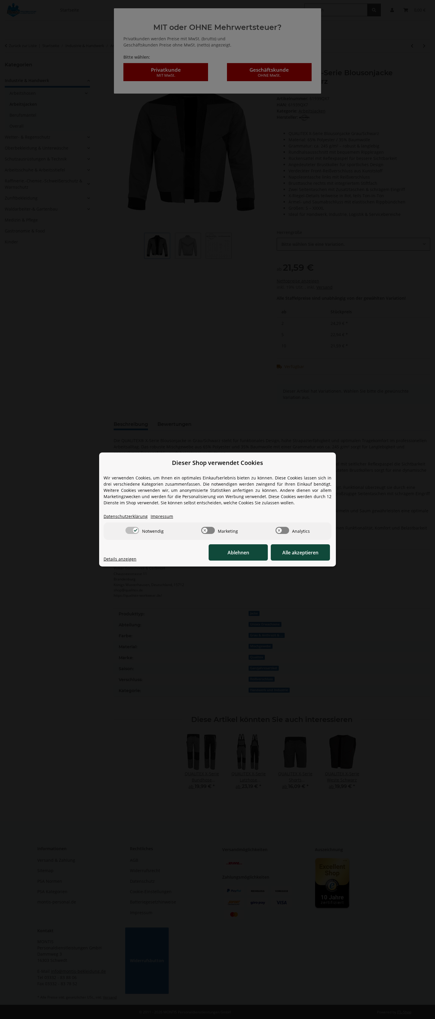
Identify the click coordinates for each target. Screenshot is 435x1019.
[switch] (132, 530)
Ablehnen (238, 552)
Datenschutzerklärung (126, 516)
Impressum (162, 516)
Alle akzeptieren (300, 552)
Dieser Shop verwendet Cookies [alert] (217, 463)
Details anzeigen (120, 559)
